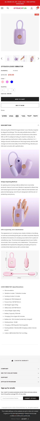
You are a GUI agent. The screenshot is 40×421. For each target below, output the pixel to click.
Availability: (4, 70)
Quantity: (4, 87)
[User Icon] (32, 8)
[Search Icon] (8, 8)
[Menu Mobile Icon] (2, 8)
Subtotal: (4, 94)
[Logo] (20, 8)
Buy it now (20, 105)
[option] (20, 32)
